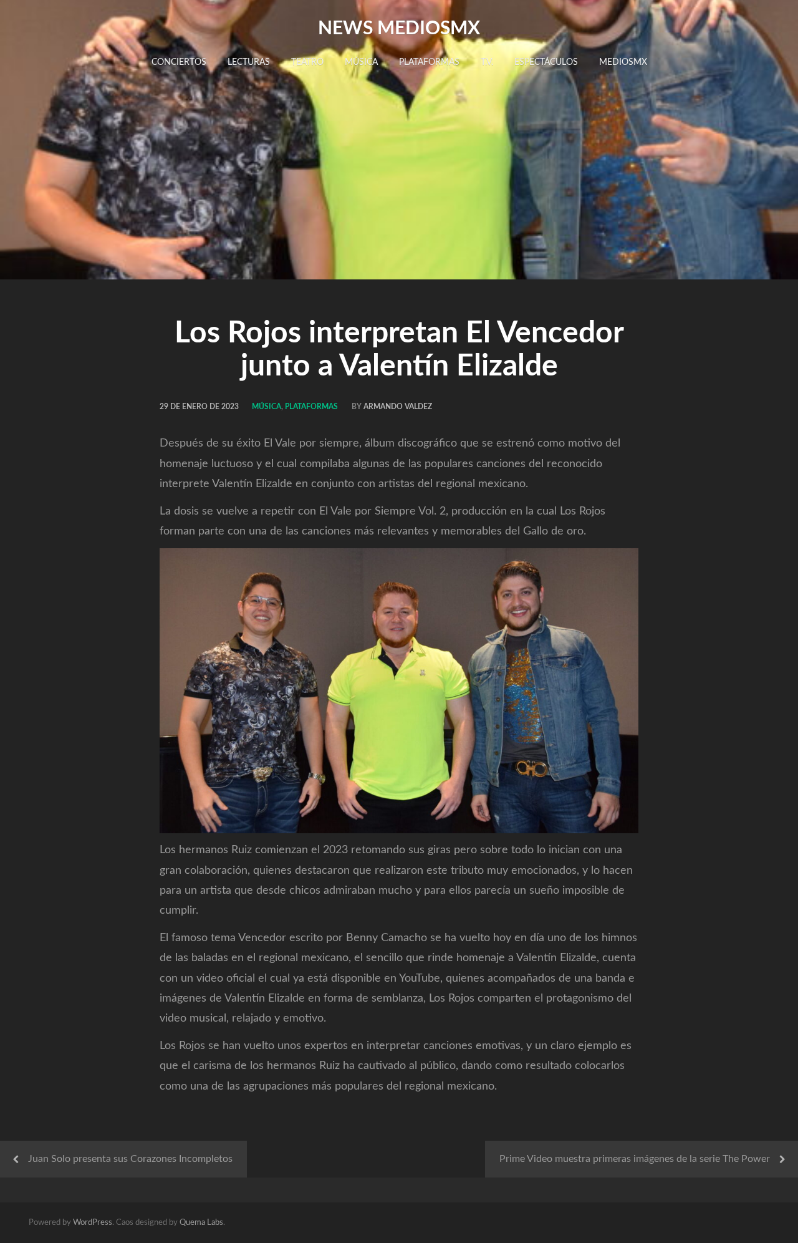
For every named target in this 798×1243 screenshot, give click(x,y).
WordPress (92, 1223)
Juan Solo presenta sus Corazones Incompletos (130, 1159)
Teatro (307, 62)
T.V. (487, 62)
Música (361, 62)
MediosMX (623, 62)
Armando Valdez (397, 406)
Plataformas (429, 62)
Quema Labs (201, 1223)
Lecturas (249, 62)
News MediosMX (399, 28)
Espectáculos (546, 62)
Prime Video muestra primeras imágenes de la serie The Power (634, 1159)
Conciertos (178, 62)
